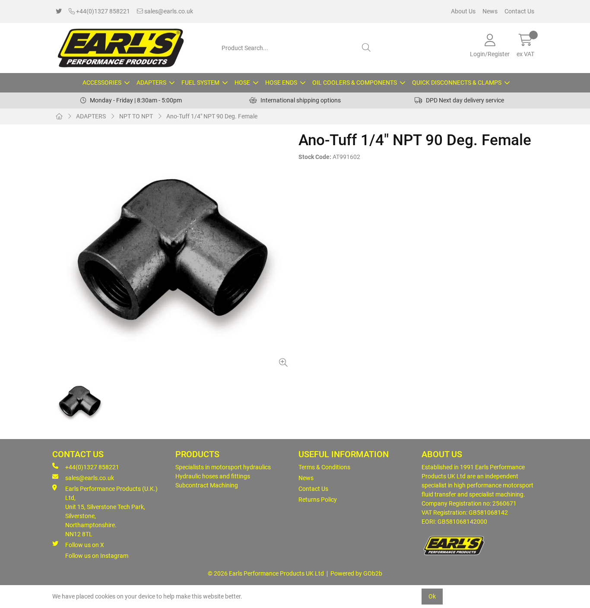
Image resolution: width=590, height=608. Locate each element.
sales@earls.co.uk (168, 11)
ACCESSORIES (101, 82)
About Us (463, 11)
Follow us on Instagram (96, 555)
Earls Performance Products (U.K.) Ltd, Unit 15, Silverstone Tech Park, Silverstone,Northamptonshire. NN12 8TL (111, 511)
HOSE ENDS (281, 82)
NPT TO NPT (136, 116)
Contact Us (519, 11)
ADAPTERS (151, 82)
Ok (432, 596)
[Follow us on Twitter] (58, 11)
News (490, 11)
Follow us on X (84, 544)
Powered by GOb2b (356, 573)
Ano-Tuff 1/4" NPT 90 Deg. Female (211, 116)
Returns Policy (317, 499)
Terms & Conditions (324, 467)
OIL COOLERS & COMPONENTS (354, 82)
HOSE (242, 82)
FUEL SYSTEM (200, 82)
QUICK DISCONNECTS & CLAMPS (456, 82)
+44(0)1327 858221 (102, 11)
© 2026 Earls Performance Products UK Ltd (266, 573)
